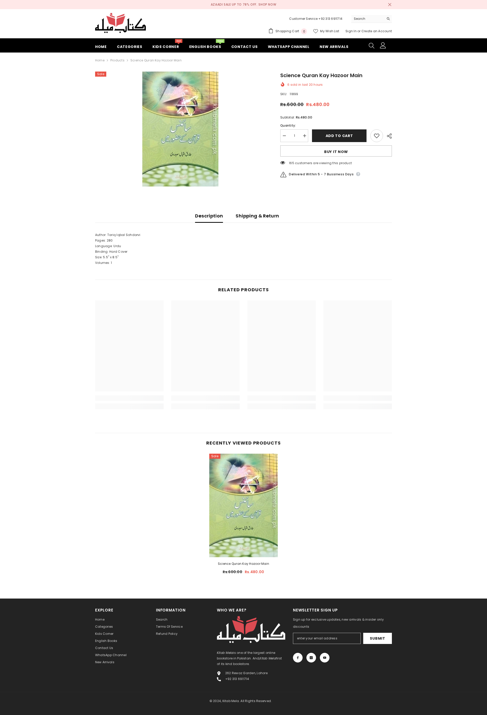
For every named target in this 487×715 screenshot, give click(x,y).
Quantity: (288, 125)
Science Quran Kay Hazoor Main (243, 563)
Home (100, 60)
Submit (377, 638)
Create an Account (376, 31)
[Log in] (383, 45)
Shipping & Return (257, 216)
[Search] (371, 19)
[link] (129, 398)
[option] (180, 129)
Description (209, 216)
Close (390, 5)
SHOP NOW (267, 4)
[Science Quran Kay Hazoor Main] (243, 505)
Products (117, 60)
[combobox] (367, 19)
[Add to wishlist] (376, 135)
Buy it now (336, 151)
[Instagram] (311, 657)
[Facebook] (298, 657)
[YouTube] (324, 657)
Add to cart (340, 135)
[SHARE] (387, 136)
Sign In (351, 31)
